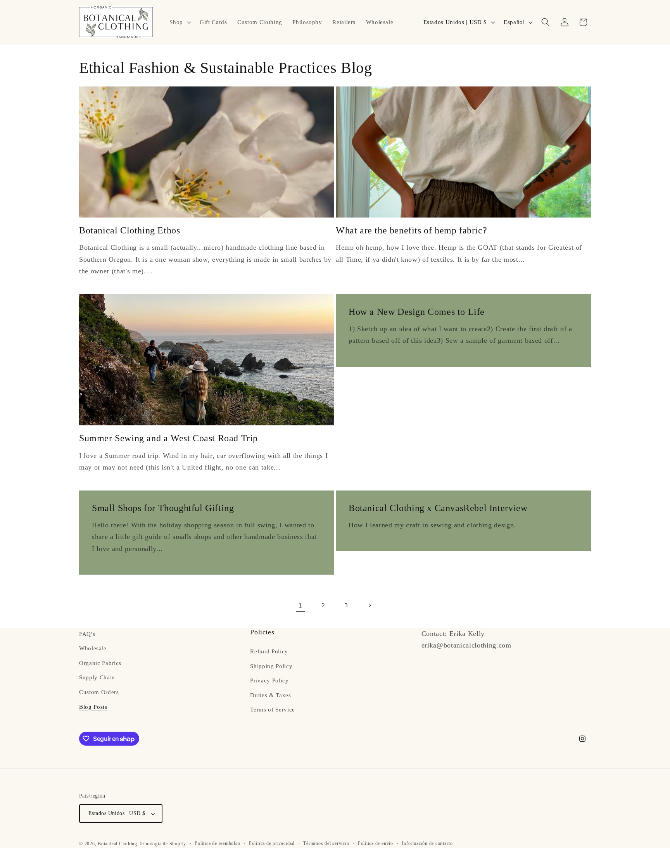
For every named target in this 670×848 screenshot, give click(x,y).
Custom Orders (99, 692)
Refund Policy (269, 651)
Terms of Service (272, 709)
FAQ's (87, 633)
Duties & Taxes (270, 695)
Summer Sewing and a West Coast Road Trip (168, 438)
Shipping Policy (271, 666)
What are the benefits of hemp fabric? (411, 230)
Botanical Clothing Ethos (129, 230)
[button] (179, 22)
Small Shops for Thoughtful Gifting (163, 508)
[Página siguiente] (369, 605)
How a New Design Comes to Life (417, 312)
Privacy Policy (269, 680)
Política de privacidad (272, 843)
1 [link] (300, 605)
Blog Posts (93, 706)
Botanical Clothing (117, 843)
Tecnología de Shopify (162, 843)
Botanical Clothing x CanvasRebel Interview (438, 508)
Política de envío (375, 843)
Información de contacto (427, 843)
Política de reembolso (217, 843)
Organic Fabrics (100, 663)
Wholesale (93, 648)
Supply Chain (97, 677)
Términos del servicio (326, 843)
